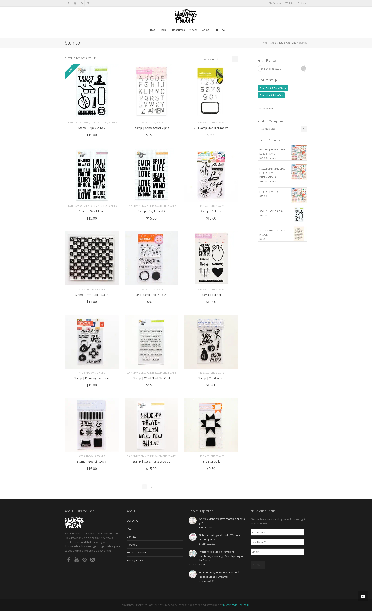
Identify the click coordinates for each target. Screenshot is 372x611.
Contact (131, 536)
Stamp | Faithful (211, 294)
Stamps (112, 122)
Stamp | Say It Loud (91, 211)
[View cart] (216, 30)
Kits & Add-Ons (287, 42)
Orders (302, 3)
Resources (178, 30)
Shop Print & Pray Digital (273, 88)
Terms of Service (137, 552)
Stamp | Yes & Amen (211, 378)
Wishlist (289, 3)
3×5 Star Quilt (211, 461)
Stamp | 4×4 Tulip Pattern (91, 294)
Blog (152, 30)
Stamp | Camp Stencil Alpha (151, 128)
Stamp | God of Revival (92, 461)
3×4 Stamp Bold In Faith (151, 294)
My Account (275, 3)
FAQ (129, 528)
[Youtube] (75, 3)
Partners (132, 544)
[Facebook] (68, 3)
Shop (163, 30)
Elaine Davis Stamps (78, 122)
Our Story (132, 520)
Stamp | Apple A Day (91, 128)
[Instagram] (88, 3)
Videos (193, 30)
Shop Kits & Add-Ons (271, 95)
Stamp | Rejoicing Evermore (92, 378)
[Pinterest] (81, 3)
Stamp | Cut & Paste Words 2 (151, 461)
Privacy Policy (135, 560)
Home (264, 42)
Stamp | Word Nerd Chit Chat (151, 378)
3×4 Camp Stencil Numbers (211, 128)
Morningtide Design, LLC (237, 605)
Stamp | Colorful (211, 211)
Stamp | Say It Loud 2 (151, 211)
